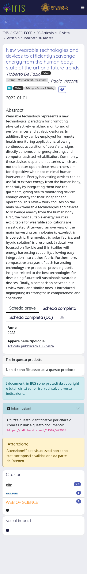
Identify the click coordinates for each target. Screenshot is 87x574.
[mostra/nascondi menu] (82, 7)
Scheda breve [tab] (22, 308)
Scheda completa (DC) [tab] (31, 317)
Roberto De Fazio (23, 74)
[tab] (62, 317)
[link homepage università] (54, 8)
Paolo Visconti (64, 81)
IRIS (6, 33)
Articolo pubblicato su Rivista (30, 38)
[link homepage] (15, 8)
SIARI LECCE (22, 33)
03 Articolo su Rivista (53, 33)
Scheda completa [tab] (59, 308)
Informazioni (20, 408)
